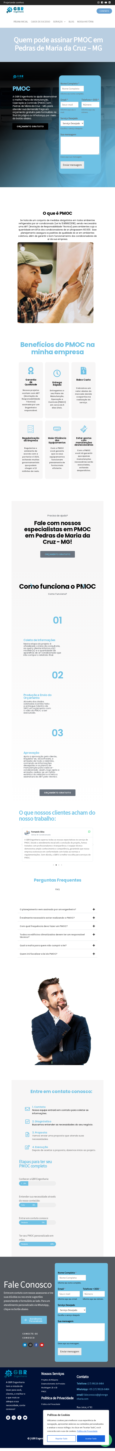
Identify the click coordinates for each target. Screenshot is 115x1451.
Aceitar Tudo (91, 1438)
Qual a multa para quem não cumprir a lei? (43, 945)
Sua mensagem (68, 134)
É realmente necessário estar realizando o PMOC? (47, 917)
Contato (104, 11)
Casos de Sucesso (40, 21)
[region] (76, 1427)
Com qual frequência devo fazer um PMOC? (44, 926)
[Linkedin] (24, 1345)
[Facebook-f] (36, 1345)
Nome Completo (69, 83)
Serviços (58, 21)
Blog (71, 21)
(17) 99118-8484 (95, 1383)
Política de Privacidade (87, 1431)
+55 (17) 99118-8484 (98, 1389)
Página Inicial (20, 21)
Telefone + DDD (90, 99)
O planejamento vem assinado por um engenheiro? (48, 909)
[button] (22, 844)
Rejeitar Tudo (61, 1438)
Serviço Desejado (69, 118)
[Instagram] (30, 1345)
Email (64, 99)
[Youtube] (42, 1345)
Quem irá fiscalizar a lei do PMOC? (38, 953)
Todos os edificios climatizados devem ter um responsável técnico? (52, 936)
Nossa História (85, 21)
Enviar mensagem (72, 165)
